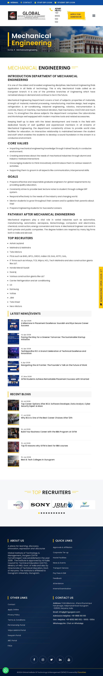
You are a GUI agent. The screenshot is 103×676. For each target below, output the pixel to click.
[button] (39, 513)
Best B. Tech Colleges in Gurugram (38, 459)
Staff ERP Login (44, 2)
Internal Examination (62, 588)
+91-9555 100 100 (78, 616)
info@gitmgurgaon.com (69, 612)
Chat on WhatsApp (75, 623)
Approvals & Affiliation (62, 547)
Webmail (14, 2)
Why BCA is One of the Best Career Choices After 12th (46, 417)
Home (10, 50)
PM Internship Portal (16, 625)
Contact (27, 2)
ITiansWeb (82, 672)
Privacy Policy (14, 615)
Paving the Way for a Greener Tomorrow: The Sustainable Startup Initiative (53, 338)
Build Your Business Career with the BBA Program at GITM (49, 431)
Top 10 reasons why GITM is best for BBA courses (44, 445)
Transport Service (60, 568)
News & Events (59, 563)
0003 (86, 619)
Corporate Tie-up (60, 552)
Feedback (57, 578)
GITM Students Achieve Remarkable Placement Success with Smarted (55, 379)
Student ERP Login (66, 2)
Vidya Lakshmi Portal (17, 630)
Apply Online (13, 609)
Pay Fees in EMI (59, 573)
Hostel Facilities (59, 557)
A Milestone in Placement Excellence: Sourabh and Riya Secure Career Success (54, 324)
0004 (92, 619)
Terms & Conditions (16, 620)
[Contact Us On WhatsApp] (6, 670)
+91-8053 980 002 (74, 619)
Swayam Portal (14, 635)
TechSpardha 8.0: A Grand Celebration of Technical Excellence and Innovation (53, 352)
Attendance (58, 583)
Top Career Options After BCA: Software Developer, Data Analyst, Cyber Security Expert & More (55, 405)
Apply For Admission (75, 15)
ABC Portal (12, 640)
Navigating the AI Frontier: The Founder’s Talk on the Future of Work (54, 365)
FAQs (10, 645)
